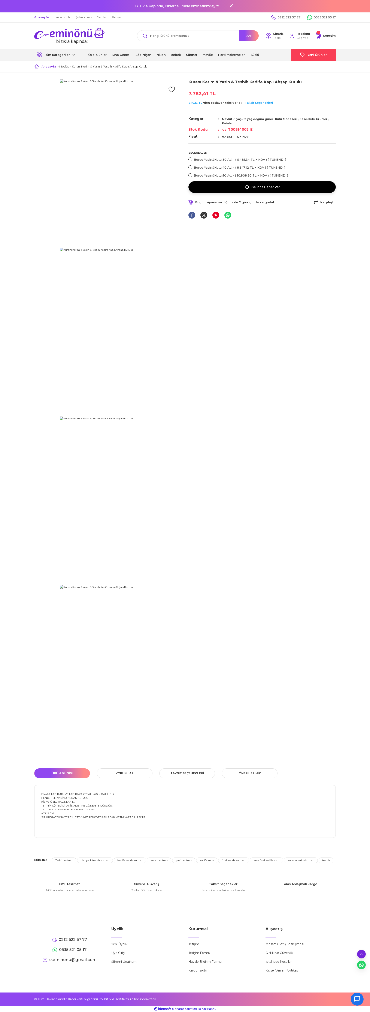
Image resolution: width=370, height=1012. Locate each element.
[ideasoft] (162, 1009)
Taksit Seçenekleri (259, 102)
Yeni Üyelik (119, 944)
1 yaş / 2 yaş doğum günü (253, 119)
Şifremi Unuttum (124, 962)
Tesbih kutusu (64, 860)
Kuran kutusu (159, 860)
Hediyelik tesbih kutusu (95, 860)
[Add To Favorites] (171, 89)
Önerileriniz (250, 773)
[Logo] (69, 36)
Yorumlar (125, 773)
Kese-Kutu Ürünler (313, 119)
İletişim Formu (199, 953)
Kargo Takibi (197, 970)
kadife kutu (207, 860)
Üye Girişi (118, 953)
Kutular (227, 123)
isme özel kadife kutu (266, 860)
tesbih (326, 860)
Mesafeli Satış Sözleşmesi (285, 944)
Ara (249, 36)
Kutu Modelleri (286, 119)
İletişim (193, 944)
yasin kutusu (184, 860)
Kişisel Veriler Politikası (282, 970)
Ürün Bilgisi (62, 773)
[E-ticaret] (184, 1009)
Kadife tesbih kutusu (129, 860)
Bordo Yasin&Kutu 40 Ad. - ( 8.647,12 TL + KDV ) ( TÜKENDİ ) (239, 167)
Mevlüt (227, 119)
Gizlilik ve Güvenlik (279, 953)
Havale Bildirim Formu (205, 962)
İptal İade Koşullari (279, 962)
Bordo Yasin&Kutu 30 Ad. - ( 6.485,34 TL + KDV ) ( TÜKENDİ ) (240, 160)
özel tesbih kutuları (233, 860)
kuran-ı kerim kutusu (301, 860)
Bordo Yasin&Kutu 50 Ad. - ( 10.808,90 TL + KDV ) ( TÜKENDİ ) (241, 175)
